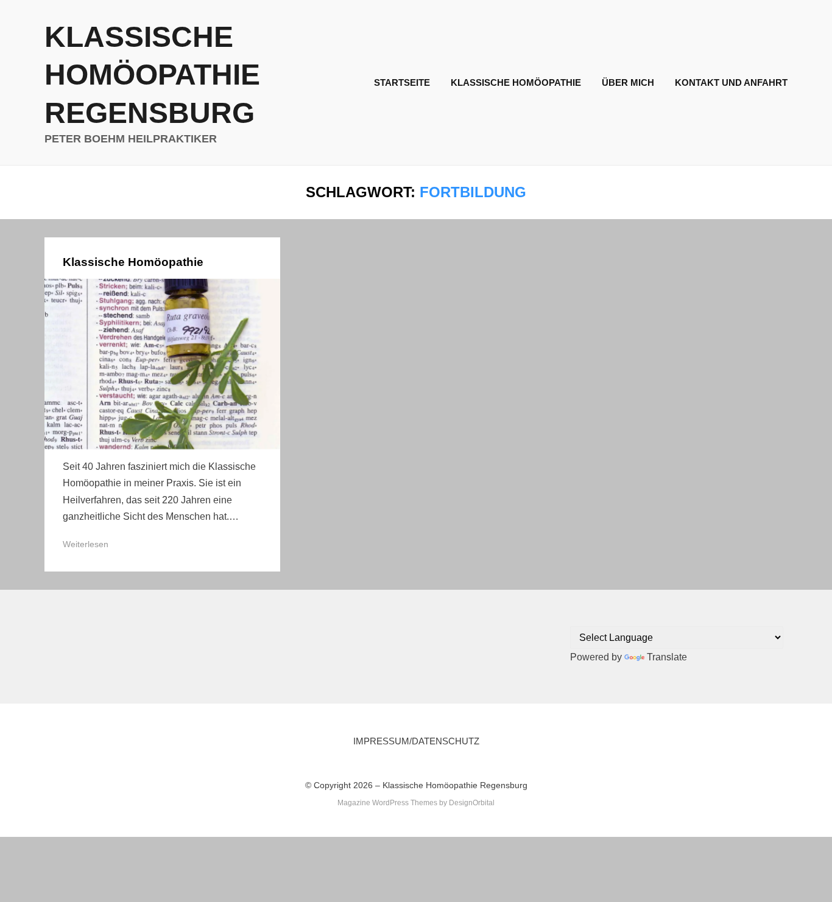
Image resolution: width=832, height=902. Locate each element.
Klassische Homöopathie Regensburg (152, 75)
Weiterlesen (85, 544)
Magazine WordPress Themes (387, 803)
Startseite (402, 82)
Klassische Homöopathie (516, 82)
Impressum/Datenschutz (416, 741)
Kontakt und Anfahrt (731, 82)
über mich (628, 82)
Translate (667, 657)
